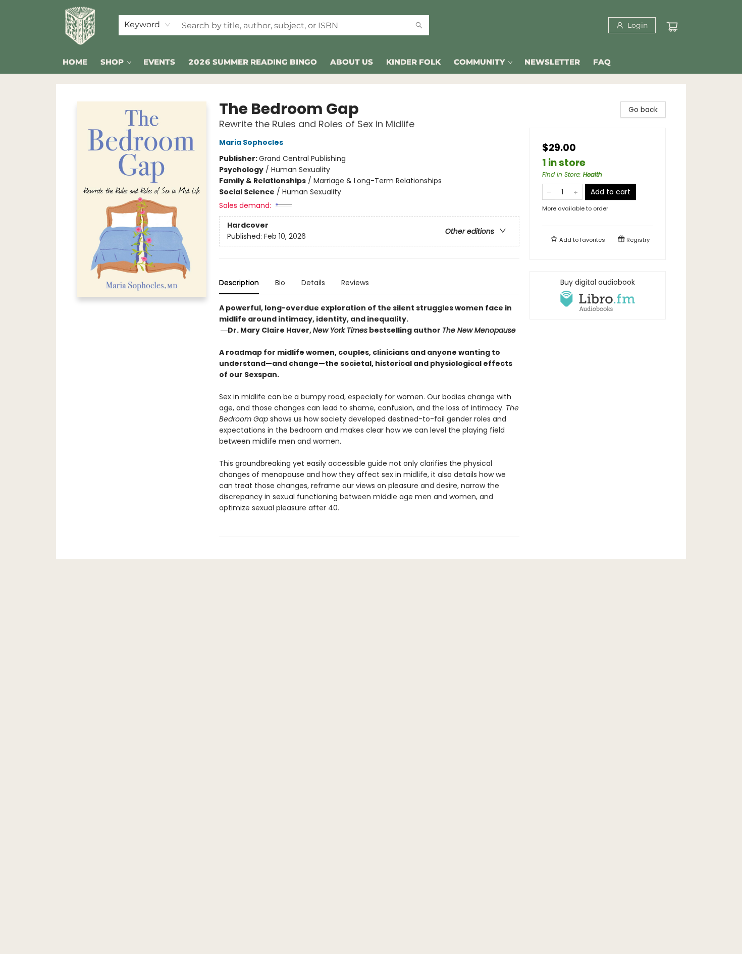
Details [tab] (313, 283)
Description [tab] (239, 283)
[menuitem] (75, 62)
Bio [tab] (280, 283)
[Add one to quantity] (575, 191)
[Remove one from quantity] (549, 191)
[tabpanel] (369, 419)
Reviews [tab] (355, 283)
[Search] (419, 25)
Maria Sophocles (251, 142)
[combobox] (148, 24)
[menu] (371, 62)
